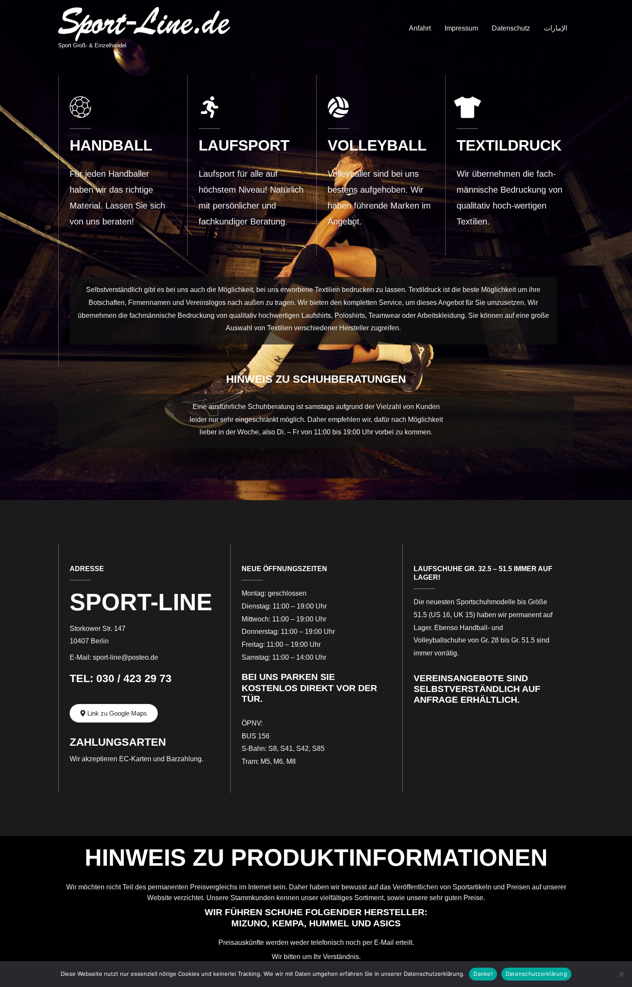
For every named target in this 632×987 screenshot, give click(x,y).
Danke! (483, 973)
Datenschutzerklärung (536, 973)
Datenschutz (511, 28)
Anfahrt (420, 28)
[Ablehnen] (621, 974)
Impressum (461, 28)
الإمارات (555, 28)
